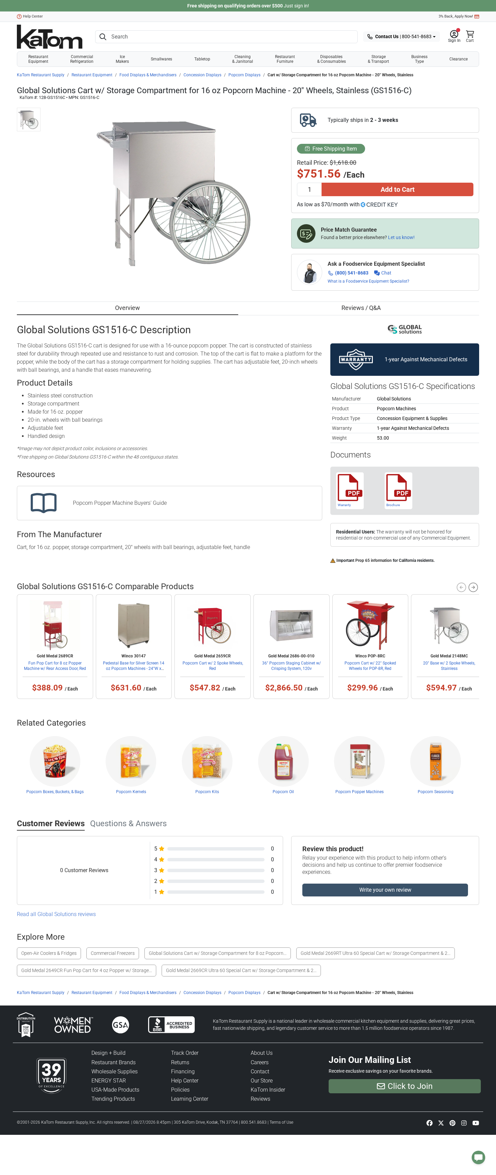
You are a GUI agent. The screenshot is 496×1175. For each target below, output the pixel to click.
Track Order (184, 1053)
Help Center (33, 16)
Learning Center (189, 1099)
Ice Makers (122, 59)
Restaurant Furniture (285, 59)
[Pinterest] (452, 1123)
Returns (180, 1062)
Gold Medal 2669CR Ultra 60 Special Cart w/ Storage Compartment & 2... (241, 970)
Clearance (458, 59)
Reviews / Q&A (361, 307)
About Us (262, 1053)
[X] (441, 1123)
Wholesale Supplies (114, 1071)
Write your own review (385, 890)
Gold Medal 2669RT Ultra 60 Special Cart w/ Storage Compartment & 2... (375, 953)
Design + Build (108, 1053)
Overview (127, 307)
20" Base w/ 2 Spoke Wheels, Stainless (449, 666)
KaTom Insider (268, 1090)
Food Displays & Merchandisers (147, 75)
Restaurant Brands (113, 1062)
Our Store (262, 1080)
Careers (260, 1062)
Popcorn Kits (207, 791)
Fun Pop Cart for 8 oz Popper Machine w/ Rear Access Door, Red (55, 666)
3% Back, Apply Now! (456, 16)
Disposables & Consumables (331, 59)
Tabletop (202, 59)
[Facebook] (429, 1123)
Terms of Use (281, 1122)
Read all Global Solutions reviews (56, 914)
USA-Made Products (115, 1090)
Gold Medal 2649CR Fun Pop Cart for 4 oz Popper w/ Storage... (86, 970)
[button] (454, 37)
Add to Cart (398, 189)
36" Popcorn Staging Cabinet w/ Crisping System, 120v (291, 666)
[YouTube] (475, 1123)
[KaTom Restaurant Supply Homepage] (49, 37)
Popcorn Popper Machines (359, 791)
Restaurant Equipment (38, 59)
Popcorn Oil (283, 791)
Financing (183, 1071)
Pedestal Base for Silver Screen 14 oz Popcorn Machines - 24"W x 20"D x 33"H (133, 668)
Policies (180, 1090)
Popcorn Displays (244, 75)
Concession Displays (202, 75)
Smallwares (161, 59)
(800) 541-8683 (351, 273)
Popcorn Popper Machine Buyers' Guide (120, 503)
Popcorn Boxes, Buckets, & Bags (55, 791)
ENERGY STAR (108, 1080)
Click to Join (410, 1086)
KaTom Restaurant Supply (40, 75)
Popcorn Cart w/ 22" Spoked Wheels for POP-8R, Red (370, 666)
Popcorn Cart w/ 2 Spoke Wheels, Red (213, 666)
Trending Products (113, 1099)
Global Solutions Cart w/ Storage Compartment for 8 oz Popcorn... (217, 953)
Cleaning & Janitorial (242, 59)
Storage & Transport (378, 59)
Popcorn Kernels (131, 791)
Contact (260, 1071)
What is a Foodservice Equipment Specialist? (368, 281)
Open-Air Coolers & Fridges (49, 953)
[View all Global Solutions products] (405, 329)
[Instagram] (464, 1123)
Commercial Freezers (113, 953)
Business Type (419, 59)
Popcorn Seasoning (435, 791)
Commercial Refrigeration (81, 59)
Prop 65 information (373, 560)
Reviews (260, 1099)
